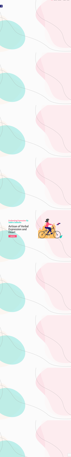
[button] (1, 6)
